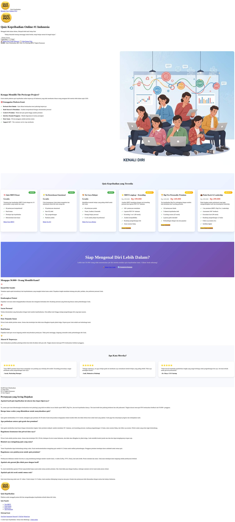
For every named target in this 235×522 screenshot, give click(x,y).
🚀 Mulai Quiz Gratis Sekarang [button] (10, 41)
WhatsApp (27, 516)
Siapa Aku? (7, 508)
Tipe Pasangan (8, 509)
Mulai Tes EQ (47, 222)
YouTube (3, 516)
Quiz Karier (7, 506)
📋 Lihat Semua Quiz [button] (26, 41)
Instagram (9, 516)
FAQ (15, 11)
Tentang (11, 11)
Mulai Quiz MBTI (8, 222)
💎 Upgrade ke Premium (125, 267)
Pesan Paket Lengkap (206, 228)
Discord (14, 516)
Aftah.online (34, 519)
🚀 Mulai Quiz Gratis (109, 267)
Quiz (7, 11)
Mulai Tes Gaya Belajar (89, 222)
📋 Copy (11, 39)
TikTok (21, 516)
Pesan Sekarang (126, 228)
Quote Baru (4, 39)
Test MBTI (7, 504)
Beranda (3, 11)
